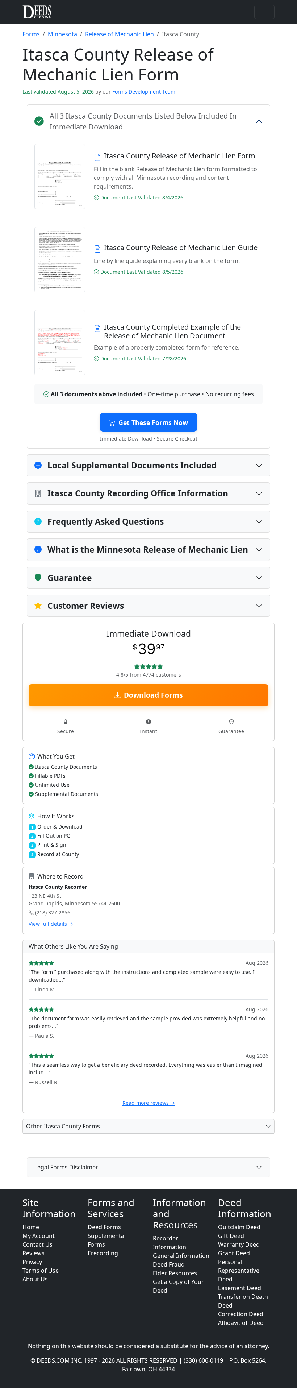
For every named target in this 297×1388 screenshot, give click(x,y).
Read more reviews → (148, 1102)
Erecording (103, 1253)
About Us (35, 1279)
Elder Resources (175, 1273)
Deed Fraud (169, 1264)
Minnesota (62, 34)
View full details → (51, 923)
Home (30, 1227)
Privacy (32, 1262)
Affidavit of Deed (241, 1323)
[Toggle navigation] (264, 12)
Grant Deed (234, 1253)
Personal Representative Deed (238, 1270)
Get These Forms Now (153, 422)
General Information (181, 1256)
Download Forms (153, 695)
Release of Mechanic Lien (119, 34)
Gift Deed (231, 1236)
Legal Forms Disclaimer (66, 1167)
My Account (38, 1236)
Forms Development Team (143, 91)
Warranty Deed (239, 1244)
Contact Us (37, 1244)
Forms (31, 34)
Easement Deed (239, 1288)
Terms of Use (40, 1271)
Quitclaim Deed (239, 1227)
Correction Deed (240, 1314)
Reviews (33, 1253)
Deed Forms (104, 1227)
